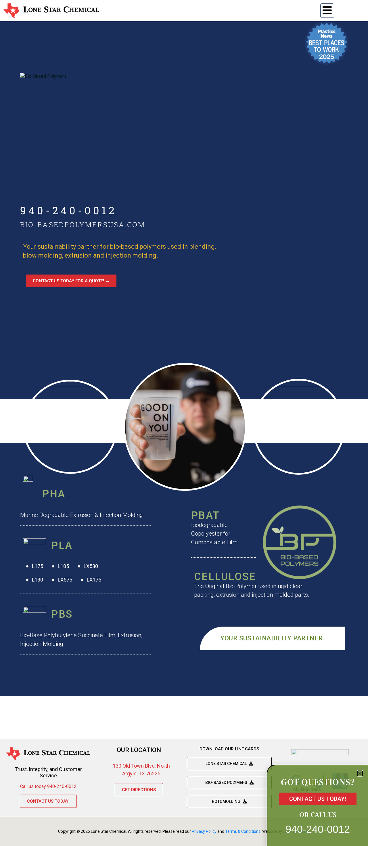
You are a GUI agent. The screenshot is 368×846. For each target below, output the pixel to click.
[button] (360, 773)
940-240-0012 (68, 210)
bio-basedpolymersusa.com (82, 224)
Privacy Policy (204, 831)
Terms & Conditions (242, 831)
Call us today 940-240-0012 (48, 786)
